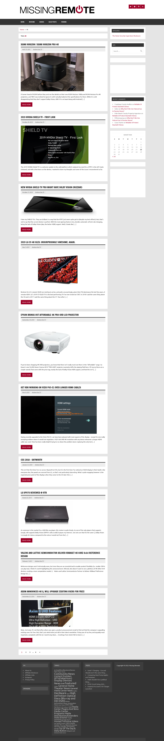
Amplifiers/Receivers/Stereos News (64, 671)
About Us (28, 670)
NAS (55, 723)
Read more (26, 104)
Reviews (32, 22)
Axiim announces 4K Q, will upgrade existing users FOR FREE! (52, 591)
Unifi (73, 731)
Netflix (59, 723)
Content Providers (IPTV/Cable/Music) (63, 677)
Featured (70, 683)
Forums (64, 22)
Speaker (63, 726)
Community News (64, 673)
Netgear (63, 723)
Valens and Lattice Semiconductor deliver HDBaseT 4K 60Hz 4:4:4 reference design (60, 554)
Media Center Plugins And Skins (66, 707)
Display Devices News (63, 682)
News (22, 22)
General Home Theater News (64, 687)
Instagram (28, 677)
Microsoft (64, 719)
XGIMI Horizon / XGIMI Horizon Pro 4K (40, 44)
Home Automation (62, 702)
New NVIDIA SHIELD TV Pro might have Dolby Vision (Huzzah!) (51, 187)
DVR (62, 683)
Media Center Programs (61, 712)
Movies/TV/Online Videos (66, 721)
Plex (64, 725)
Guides (41, 22)
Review (74, 725)
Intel (70, 707)
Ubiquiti (69, 731)
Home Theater (61, 705)
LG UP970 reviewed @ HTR (34, 492)
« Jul (114, 156)
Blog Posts (53, 22)
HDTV (68, 693)
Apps (59, 672)
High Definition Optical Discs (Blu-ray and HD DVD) (65, 697)
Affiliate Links (30, 675)
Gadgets (56, 686)
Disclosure (137, 36)
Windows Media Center (60, 732)
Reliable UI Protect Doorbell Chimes (124, 116)
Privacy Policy (29, 679)
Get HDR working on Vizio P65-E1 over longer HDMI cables (51, 387)
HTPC (67, 705)
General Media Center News (66, 689)
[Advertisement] (127, 79)
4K (55, 670)
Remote (68, 725)
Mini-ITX (68, 719)
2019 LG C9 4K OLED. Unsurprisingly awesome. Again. (48, 242)
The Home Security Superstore (122, 36)
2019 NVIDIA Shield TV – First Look (38, 117)
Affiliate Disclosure (31, 673)
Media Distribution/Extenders (66, 714)
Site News (57, 726)
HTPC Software (64, 707)
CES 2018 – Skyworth (31, 459)
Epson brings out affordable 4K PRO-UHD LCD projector (50, 314)
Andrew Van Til (37, 49)
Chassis (63, 672)
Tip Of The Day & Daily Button (65, 729)
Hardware (60, 693)
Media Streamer (60, 717)
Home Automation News (65, 704)
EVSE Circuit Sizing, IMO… (96, 684)
